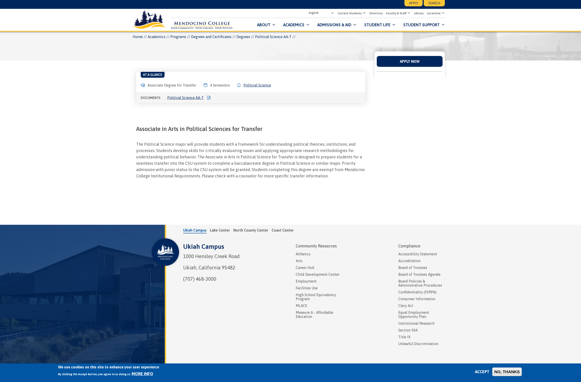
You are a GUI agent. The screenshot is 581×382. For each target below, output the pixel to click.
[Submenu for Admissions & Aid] (354, 24)
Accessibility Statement (417, 254)
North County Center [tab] (250, 230)
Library (418, 13)
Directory (376, 13)
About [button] (263, 24)
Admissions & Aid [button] (334, 24)
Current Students (350, 13)
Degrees (243, 37)
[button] (364, 13)
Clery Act (405, 306)
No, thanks (507, 372)
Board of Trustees (412, 268)
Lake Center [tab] (220, 230)
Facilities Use (307, 288)
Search (434, 3)
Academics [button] (293, 24)
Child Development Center (318, 274)
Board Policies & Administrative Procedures (420, 283)
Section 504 (408, 330)
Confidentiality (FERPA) (417, 292)
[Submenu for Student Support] (443, 24)
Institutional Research (416, 323)
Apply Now (410, 61)
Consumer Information (416, 299)
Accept (482, 371)
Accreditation (409, 261)
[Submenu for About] (273, 24)
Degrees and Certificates (211, 37)
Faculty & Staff (396, 13)
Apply (413, 3)
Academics (156, 37)
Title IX (404, 337)
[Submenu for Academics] (307, 24)
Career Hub (305, 268)
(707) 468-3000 (199, 279)
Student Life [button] (377, 24)
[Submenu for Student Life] (393, 24)
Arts (299, 261)
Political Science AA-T (185, 98)
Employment (306, 281)
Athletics (303, 254)
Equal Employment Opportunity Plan (413, 314)
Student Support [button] (422, 24)
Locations (434, 13)
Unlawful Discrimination (418, 344)
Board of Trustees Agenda (419, 274)
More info (142, 373)
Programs (178, 37)
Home (138, 37)
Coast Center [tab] (283, 230)
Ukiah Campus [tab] (195, 230)
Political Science (257, 85)
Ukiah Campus (203, 246)
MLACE (301, 306)
